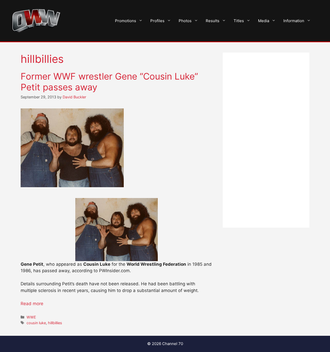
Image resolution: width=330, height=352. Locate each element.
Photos (185, 20)
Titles (239, 20)
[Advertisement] (266, 140)
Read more (32, 303)
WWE (31, 317)
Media (263, 20)
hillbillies (55, 323)
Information (293, 20)
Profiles (157, 20)
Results (212, 20)
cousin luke (36, 323)
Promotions (125, 20)
